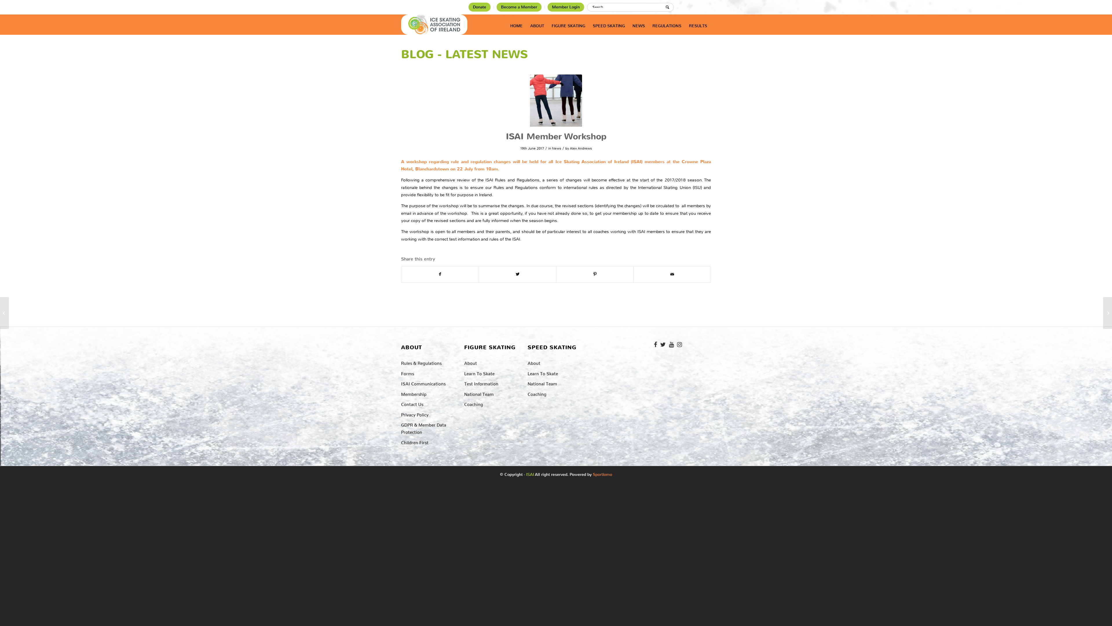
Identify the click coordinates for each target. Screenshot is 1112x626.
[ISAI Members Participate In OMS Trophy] (4, 313)
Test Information (481, 382)
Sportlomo (602, 473)
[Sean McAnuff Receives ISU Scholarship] (1107, 313)
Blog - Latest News (464, 54)
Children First (415, 441)
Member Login (566, 7)
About (470, 362)
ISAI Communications (423, 382)
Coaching (473, 403)
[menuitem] (480, 7)
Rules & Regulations (421, 362)
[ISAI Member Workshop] (556, 100)
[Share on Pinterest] (594, 274)
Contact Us (412, 403)
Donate (479, 7)
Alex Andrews (581, 148)
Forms (407, 372)
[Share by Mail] (672, 274)
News (556, 148)
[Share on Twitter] (517, 274)
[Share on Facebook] (440, 274)
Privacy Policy (415, 413)
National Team (479, 393)
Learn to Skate (479, 372)
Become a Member (519, 7)
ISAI (530, 474)
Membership (414, 393)
